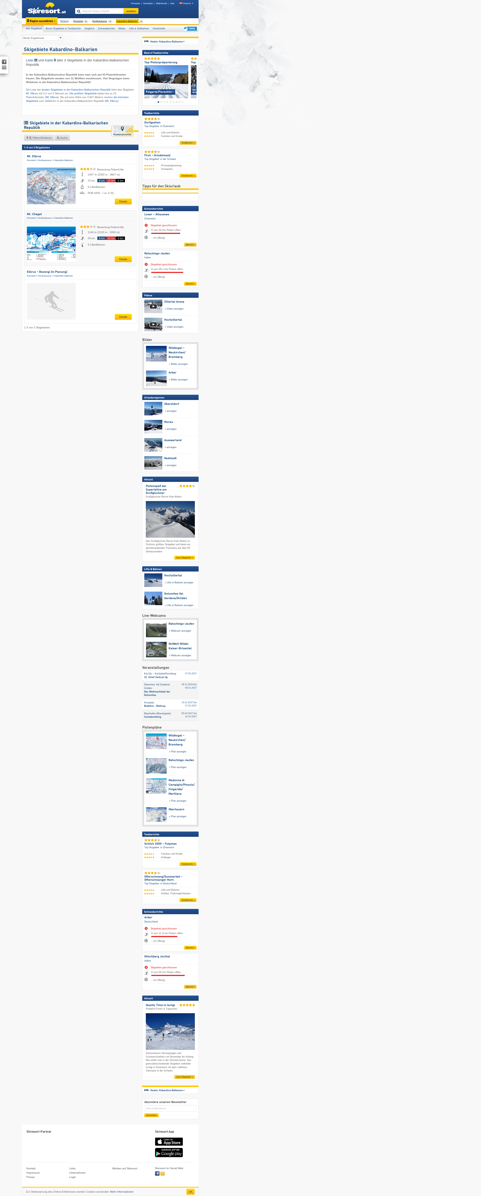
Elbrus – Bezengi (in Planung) (47, 272)
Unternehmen (77, 1172)
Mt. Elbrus (32, 93)
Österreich (150, 218)
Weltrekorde (161, 3)
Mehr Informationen (122, 1191)
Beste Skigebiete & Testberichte (63, 28)
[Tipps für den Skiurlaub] (190, 28)
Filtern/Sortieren (42, 137)
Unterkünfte (159, 28)
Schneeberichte (106, 28)
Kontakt (31, 1168)
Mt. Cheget (34, 214)
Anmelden (151, 1115)
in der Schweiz (168, 159)
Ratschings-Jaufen (157, 253)
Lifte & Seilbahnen (139, 28)
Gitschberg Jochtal (157, 956)
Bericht (189, 244)
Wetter (122, 28)
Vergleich (89, 28)
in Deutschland (168, 883)
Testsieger (135, 3)
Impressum (33, 1172)
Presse (30, 1177)
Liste (30, 60)
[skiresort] (47, 9)
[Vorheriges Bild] (147, 81)
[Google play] (169, 1156)
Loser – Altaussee (156, 214)
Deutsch (187, 3)
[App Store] (169, 1146)
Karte (49, 60)
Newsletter (148, 3)
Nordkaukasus (45, 160)
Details (123, 201)
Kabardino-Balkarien (63, 160)
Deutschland (151, 921)
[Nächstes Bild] (194, 81)
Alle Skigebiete (34, 28)
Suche (63, 137)
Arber (148, 917)
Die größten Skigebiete (83, 93)
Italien (147, 257)
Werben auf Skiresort (124, 1168)
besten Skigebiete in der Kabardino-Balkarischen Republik (76, 89)
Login (72, 1177)
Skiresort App (164, 1131)
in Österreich (167, 126)
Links (72, 1168)
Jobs (172, 3)
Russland (31, 160)
